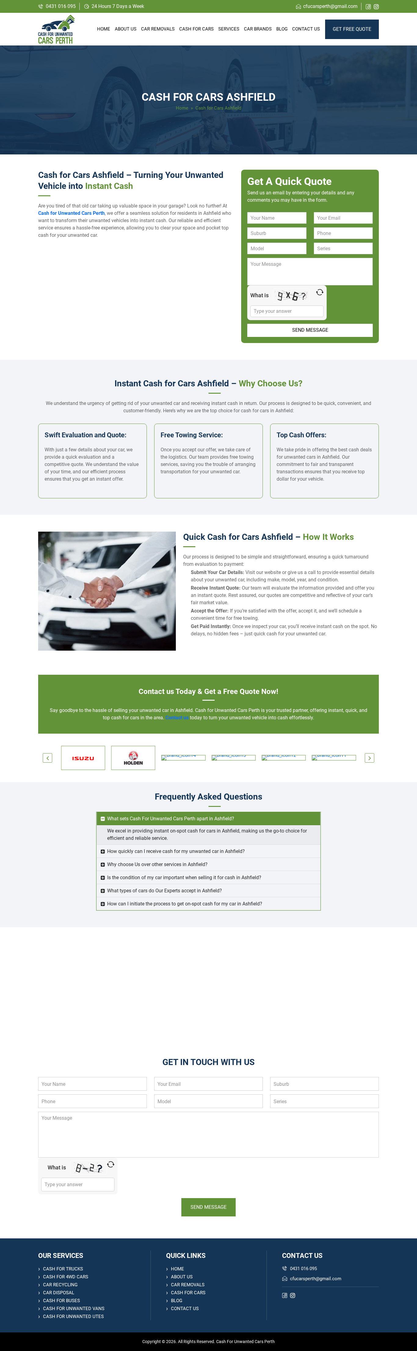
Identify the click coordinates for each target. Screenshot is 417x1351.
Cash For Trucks (63, 1269)
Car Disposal (58, 1292)
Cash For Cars (188, 1292)
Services (228, 29)
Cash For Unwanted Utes (73, 1316)
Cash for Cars (196, 29)
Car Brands (258, 29)
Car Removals (158, 29)
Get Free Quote (352, 29)
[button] (47, 758)
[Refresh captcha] (320, 292)
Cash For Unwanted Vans (73, 1308)
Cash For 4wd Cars (65, 1277)
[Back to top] (405, 1339)
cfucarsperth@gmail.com (330, 6)
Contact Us (306, 29)
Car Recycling (60, 1285)
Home (103, 29)
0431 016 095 (61, 6)
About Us (125, 29)
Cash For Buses (61, 1300)
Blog (282, 29)
